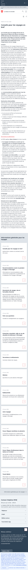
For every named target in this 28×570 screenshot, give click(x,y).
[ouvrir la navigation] (26, 11)
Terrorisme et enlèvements (7, 136)
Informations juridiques (21, 565)
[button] (25, 529)
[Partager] (26, 16)
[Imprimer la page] (23, 16)
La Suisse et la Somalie (9, 11)
